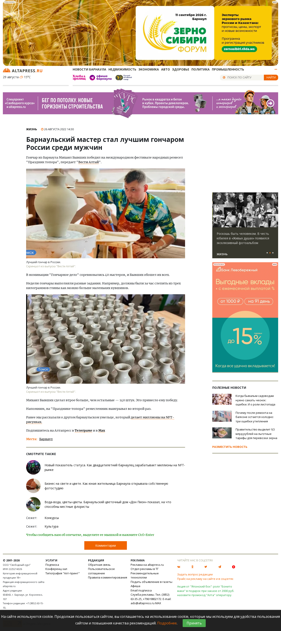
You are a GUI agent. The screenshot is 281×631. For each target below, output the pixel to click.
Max (101, 430)
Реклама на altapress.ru (147, 565)
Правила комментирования (107, 577)
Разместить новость (229, 447)
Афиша (135, 586)
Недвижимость (122, 69)
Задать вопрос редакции (195, 574)
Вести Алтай (88, 162)
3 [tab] (273, 253)
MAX (158, 603)
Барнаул (46, 439)
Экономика (149, 69)
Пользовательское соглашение (101, 571)
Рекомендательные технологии (145, 575)
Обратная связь (99, 565)
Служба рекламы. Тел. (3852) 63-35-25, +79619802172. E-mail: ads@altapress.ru (151, 599)
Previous (216, 210)
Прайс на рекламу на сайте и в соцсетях (205, 579)
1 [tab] (267, 253)
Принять (194, 623)
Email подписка (141, 590)
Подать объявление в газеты (151, 582)
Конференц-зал (56, 569)
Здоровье (180, 69)
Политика (200, 69)
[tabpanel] (245, 227)
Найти (271, 77)
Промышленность (228, 69)
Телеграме (83, 430)
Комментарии (105, 545)
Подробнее (167, 623)
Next (274, 210)
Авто (165, 69)
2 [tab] (270, 253)
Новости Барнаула (89, 69)
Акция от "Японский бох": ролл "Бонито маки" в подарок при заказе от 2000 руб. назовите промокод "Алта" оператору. (205, 590)
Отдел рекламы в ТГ (145, 569)
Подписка (52, 565)
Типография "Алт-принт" (62, 573)
